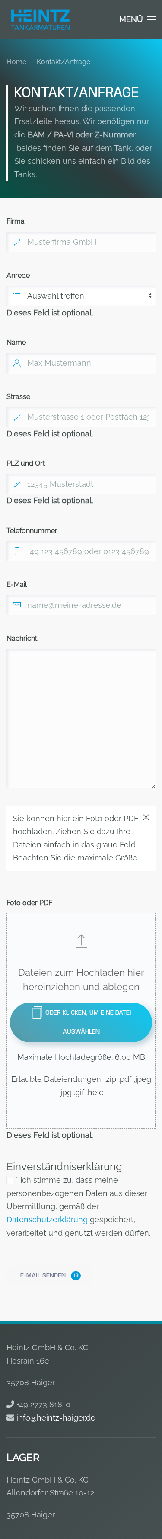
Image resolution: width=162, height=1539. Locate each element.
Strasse (18, 397)
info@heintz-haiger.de (55, 1417)
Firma (15, 221)
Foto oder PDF (29, 903)
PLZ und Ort (25, 463)
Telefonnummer (31, 530)
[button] (137, 19)
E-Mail (16, 584)
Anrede (18, 275)
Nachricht (21, 638)
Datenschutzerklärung (47, 1219)
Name (16, 342)
